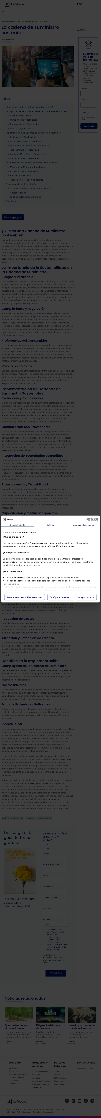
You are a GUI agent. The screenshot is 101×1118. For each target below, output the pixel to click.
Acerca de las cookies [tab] (83, 525)
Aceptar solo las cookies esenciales (24, 597)
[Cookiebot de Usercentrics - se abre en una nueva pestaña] (86, 520)
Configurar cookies (59, 597)
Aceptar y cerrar (86, 597)
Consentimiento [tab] (17, 525)
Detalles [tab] (50, 525)
